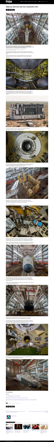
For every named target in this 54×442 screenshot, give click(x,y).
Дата (32, 1)
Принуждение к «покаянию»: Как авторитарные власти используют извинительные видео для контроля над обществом (43, 431)
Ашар (42, 1)
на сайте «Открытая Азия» (20, 49)
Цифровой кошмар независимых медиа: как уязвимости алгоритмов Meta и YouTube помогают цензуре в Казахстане (10, 431)
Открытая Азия (13, 415)
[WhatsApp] (14, 10)
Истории (26, 1)
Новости (22, 1)
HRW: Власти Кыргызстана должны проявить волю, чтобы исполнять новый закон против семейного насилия (15, 412)
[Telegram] (12, 10)
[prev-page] (6, 434)
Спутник (39, 1)
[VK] (10, 10)
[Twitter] (8, 10)
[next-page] (7, 434)
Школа (35, 1)
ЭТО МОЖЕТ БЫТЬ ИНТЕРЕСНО (10, 422)
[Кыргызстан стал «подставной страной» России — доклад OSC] (35, 426)
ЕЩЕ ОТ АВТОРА (18, 422)
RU (44, 1)
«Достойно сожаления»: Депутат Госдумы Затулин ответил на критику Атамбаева (38, 412)
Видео (29, 1)
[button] (47, 1)
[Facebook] (6, 10)
